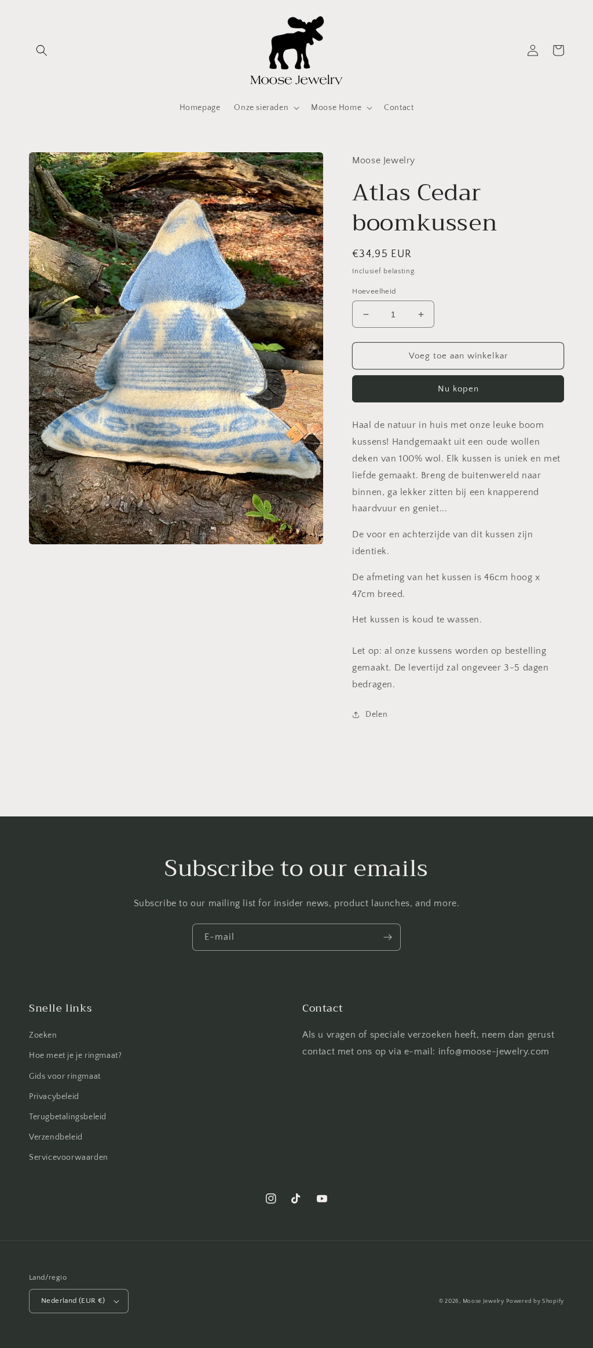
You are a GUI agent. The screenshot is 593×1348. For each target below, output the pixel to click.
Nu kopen (458, 389)
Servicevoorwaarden (68, 1157)
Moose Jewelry (483, 1301)
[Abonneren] (387, 937)
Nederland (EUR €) (73, 1300)
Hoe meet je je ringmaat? (75, 1055)
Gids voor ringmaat (65, 1076)
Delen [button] (376, 714)
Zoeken (43, 1035)
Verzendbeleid (56, 1137)
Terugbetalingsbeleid (68, 1117)
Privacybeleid (54, 1096)
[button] (41, 50)
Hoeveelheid (374, 291)
